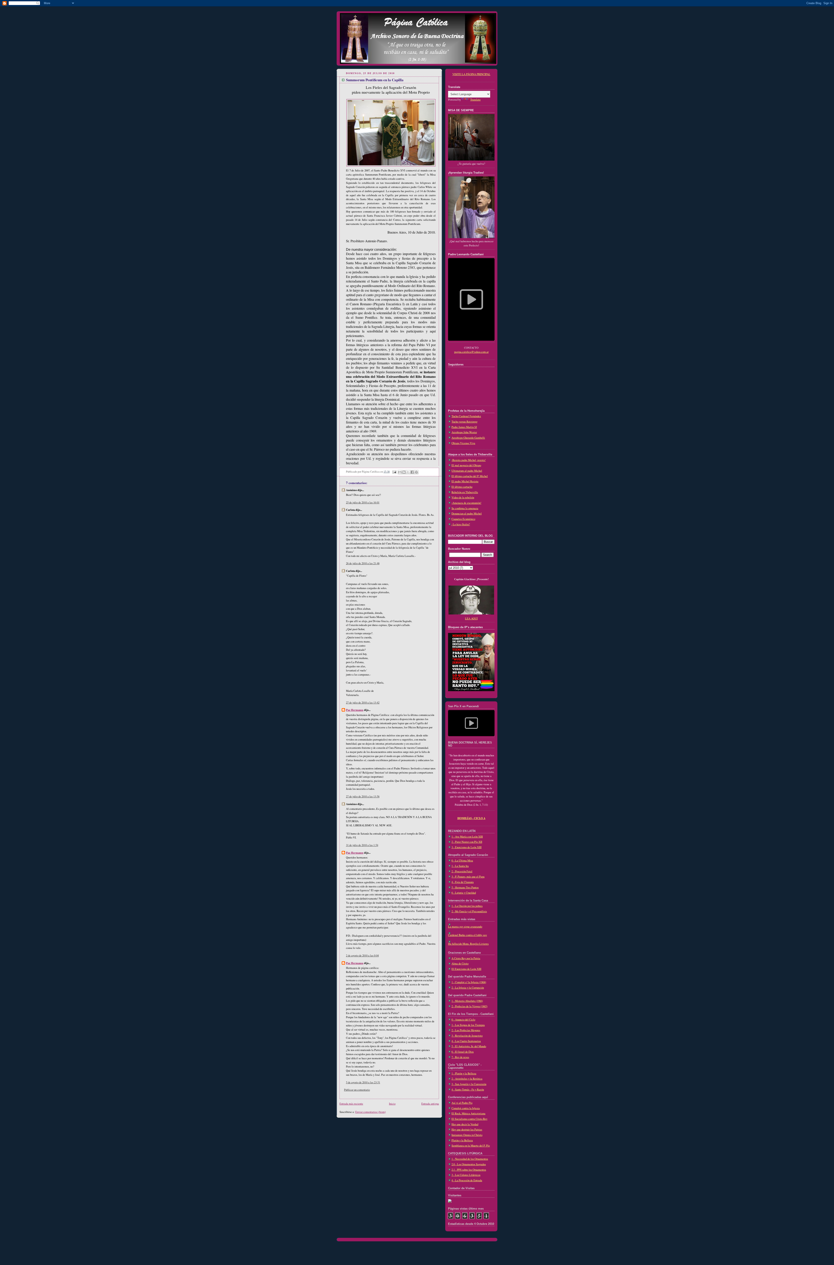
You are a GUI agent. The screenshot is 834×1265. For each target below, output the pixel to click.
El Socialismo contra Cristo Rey (469, 1119)
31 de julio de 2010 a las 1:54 (362, 845)
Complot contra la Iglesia (466, 1108)
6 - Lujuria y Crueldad (464, 893)
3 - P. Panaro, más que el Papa (468, 876)
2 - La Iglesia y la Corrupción (468, 987)
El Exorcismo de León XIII (466, 969)
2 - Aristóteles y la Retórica (467, 1079)
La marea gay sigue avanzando (465, 926)
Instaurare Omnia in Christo (467, 1135)
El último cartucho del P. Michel (470, 476)
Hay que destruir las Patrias (467, 1129)
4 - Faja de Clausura (463, 882)
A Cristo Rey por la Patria (466, 958)
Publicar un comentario (357, 1090)
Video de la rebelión (463, 497)
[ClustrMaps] (450, 1202)
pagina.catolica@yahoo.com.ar (471, 352)
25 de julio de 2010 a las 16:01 (362, 502)
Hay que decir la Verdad (465, 1124)
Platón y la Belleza (462, 1140)
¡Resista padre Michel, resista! (469, 460)
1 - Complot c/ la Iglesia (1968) (469, 982)
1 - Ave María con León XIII (467, 836)
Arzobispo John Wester (464, 432)
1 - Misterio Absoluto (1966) (467, 1001)
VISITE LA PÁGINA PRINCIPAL (471, 74)
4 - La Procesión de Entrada (467, 1180)
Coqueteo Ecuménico (463, 519)
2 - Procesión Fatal (462, 871)
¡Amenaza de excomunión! (466, 503)
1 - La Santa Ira (460, 866)
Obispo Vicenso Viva (463, 443)
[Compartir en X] (408, 472)
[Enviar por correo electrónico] (400, 472)
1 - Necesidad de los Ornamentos (470, 1159)
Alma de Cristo (460, 963)
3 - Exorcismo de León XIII (467, 847)
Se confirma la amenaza (465, 508)
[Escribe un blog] (404, 472)
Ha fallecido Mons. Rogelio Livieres (468, 944)
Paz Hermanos (354, 710)
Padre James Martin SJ (464, 427)
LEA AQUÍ (471, 618)
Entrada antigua (430, 1104)
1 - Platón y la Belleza (464, 1073)
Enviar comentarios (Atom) (370, 1112)
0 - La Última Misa (462, 860)
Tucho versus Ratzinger (464, 421)
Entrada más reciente (351, 1104)
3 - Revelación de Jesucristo (467, 1036)
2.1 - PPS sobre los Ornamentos (469, 1170)
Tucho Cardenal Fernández (466, 416)
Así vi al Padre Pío (462, 1103)
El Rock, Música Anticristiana (468, 1113)
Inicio (392, 1104)
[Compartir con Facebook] (412, 472)
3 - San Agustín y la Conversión (469, 1084)
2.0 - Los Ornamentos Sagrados (469, 1164)
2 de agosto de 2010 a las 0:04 (362, 955)
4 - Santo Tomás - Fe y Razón (468, 1089)
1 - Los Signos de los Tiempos (468, 1025)
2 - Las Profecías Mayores (466, 1030)
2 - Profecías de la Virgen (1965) (469, 1006)
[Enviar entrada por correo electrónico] (394, 471)
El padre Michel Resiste (465, 481)
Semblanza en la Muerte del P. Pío (471, 1145)
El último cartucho (462, 487)
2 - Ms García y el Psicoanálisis (469, 911)
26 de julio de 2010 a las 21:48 (362, 563)
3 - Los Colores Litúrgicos (466, 1175)
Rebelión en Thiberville (465, 492)
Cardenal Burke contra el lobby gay (467, 935)
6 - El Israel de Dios (463, 1052)
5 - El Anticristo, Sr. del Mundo (469, 1046)
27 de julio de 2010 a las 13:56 (362, 796)
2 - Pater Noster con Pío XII (467, 842)
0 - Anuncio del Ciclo (463, 1019)
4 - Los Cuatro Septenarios (466, 1041)
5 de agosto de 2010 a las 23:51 (363, 1082)
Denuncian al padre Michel (467, 513)
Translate (475, 99)
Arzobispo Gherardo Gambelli (468, 438)
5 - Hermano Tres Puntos (465, 887)
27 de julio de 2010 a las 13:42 (362, 702)
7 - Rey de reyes (460, 1057)
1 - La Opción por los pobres (467, 906)
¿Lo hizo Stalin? (461, 524)
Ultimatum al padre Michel (467, 471)
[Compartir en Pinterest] (416, 472)
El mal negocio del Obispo (466, 465)
